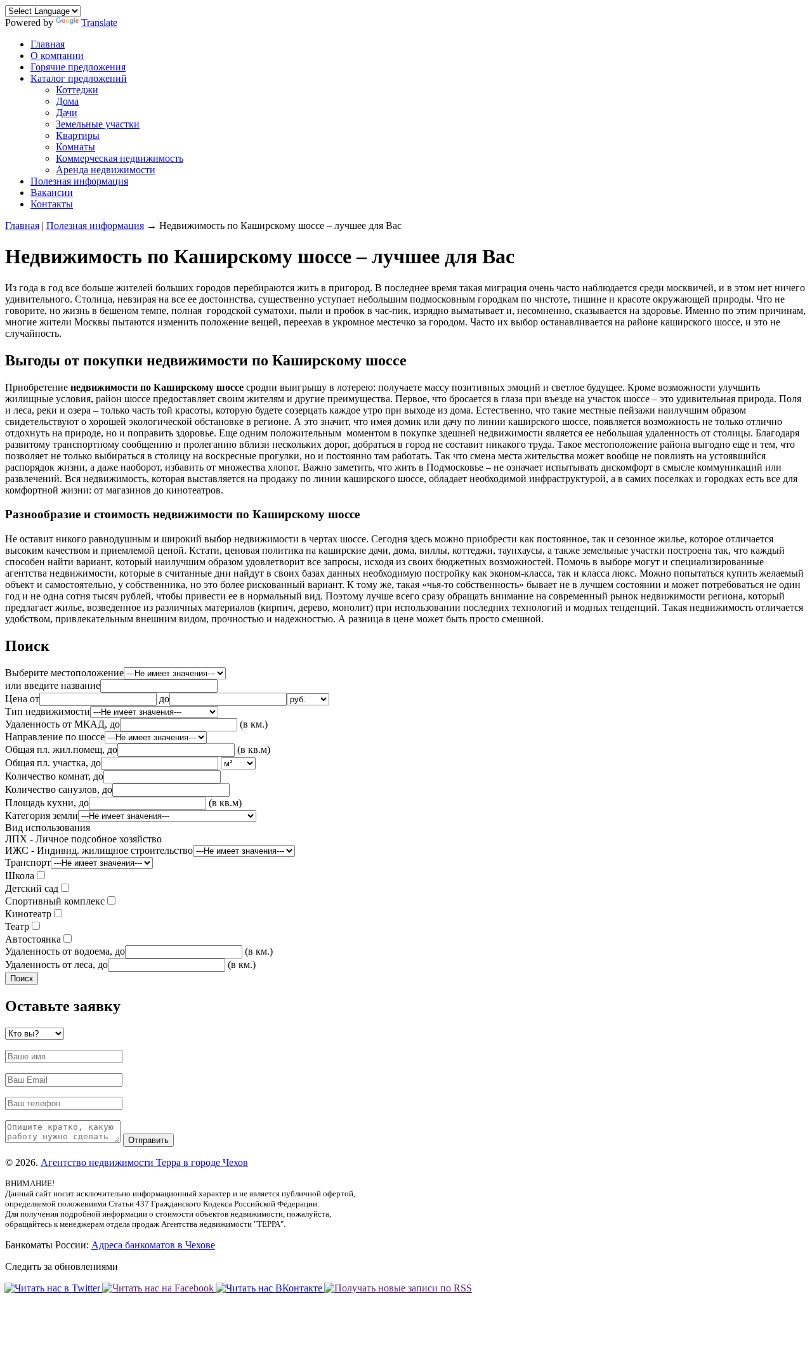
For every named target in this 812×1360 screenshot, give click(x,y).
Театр (17, 926)
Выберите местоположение (64, 672)
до (164, 698)
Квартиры (78, 135)
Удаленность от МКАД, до (62, 724)
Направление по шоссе (55, 736)
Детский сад (31, 888)
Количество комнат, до (54, 776)
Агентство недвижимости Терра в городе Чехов (144, 1162)
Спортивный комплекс (55, 901)
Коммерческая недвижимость (119, 158)
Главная (47, 44)
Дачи (66, 112)
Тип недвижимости (47, 711)
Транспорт (28, 862)
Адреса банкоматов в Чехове (153, 1244)
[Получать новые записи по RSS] (398, 1288)
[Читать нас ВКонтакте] (270, 1288)
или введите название (52, 685)
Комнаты (75, 146)
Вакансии (51, 192)
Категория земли (41, 815)
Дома (67, 101)
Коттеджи (77, 89)
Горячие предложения (78, 67)
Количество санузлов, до (58, 789)
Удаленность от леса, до (56, 964)
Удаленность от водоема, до (65, 951)
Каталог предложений (78, 78)
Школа (19, 875)
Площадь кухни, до (47, 802)
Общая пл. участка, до (53, 762)
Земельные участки (98, 124)
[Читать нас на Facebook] (159, 1288)
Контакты (51, 204)
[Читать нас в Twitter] (54, 1288)
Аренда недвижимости (105, 169)
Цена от (22, 698)
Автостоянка (33, 939)
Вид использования (99, 839)
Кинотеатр (28, 913)
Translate (99, 22)
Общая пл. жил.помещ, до (61, 749)
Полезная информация (79, 181)
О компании (57, 55)
